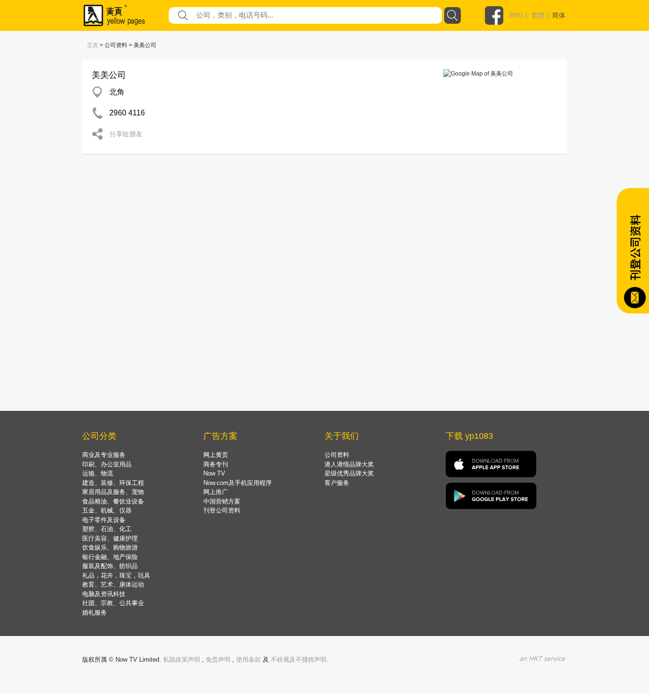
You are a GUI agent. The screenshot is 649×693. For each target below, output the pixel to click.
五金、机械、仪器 (107, 510)
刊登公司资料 (221, 510)
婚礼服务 (94, 612)
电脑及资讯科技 (103, 594)
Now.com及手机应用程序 (237, 482)
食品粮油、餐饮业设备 (113, 501)
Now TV (214, 473)
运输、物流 (97, 473)
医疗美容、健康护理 (110, 538)
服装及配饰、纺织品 (110, 566)
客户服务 (336, 482)
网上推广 (215, 491)
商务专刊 (215, 464)
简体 (558, 15)
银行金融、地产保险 (110, 556)
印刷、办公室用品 (107, 464)
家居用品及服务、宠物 (113, 491)
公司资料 (336, 454)
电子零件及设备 (103, 519)
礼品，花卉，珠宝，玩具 (116, 575)
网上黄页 (215, 454)
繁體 (537, 15)
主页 (92, 45)
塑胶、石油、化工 (107, 528)
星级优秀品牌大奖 (349, 473)
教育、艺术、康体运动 (113, 584)
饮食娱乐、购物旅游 (110, 547)
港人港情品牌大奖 (349, 464)
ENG (516, 15)
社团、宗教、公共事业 (113, 603)
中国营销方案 (221, 501)
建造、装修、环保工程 (113, 482)
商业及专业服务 (103, 454)
